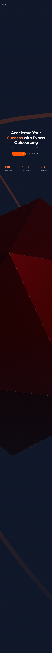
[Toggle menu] (49, 3)
